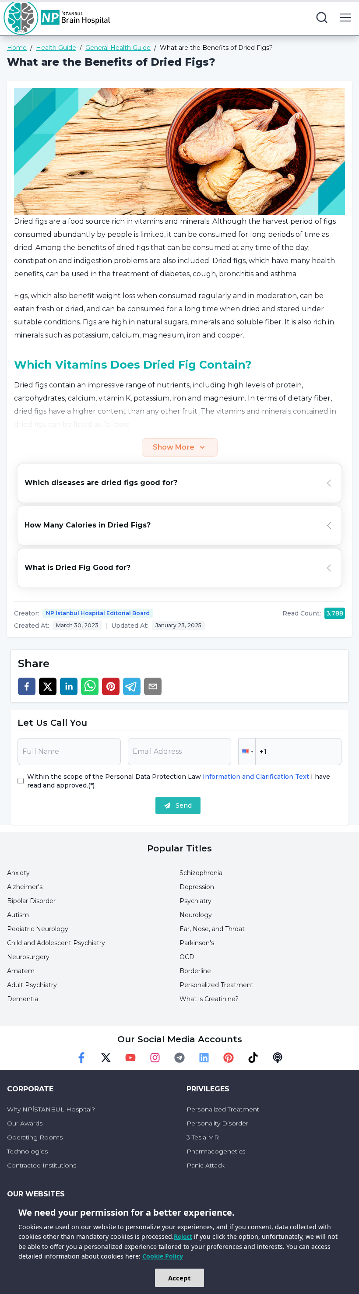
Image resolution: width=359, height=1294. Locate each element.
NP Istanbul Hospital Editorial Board (98, 613)
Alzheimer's (24, 887)
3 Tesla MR (203, 1137)
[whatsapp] (90, 686)
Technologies (27, 1151)
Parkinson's (197, 943)
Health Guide (56, 48)
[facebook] (26, 686)
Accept (179, 1277)
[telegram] (132, 686)
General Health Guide (118, 48)
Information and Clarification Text (256, 777)
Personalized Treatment (216, 985)
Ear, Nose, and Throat (212, 929)
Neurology (196, 915)
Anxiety (18, 873)
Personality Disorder (217, 1123)
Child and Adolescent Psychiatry (56, 943)
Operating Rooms (35, 1137)
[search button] (322, 17)
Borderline (195, 971)
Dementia (22, 999)
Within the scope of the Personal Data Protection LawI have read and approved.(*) (178, 781)
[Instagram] (155, 1057)
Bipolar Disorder (31, 901)
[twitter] (47, 686)
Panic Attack (206, 1165)
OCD (187, 957)
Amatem (21, 971)
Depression (197, 887)
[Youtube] (130, 1057)
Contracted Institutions (41, 1165)
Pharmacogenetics (216, 1151)
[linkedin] (68, 686)
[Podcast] (277, 1057)
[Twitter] (106, 1057)
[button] (247, 751)
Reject (183, 1236)
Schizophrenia (201, 873)
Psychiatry (195, 901)
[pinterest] (111, 686)
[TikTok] (253, 1057)
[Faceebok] (81, 1057)
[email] (153, 686)
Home (17, 48)
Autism (18, 915)
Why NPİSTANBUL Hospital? (51, 1109)
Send (184, 805)
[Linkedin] (204, 1057)
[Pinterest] (228, 1057)
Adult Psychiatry (32, 985)
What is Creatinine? (209, 999)
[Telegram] (179, 1057)
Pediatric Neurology (37, 929)
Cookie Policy (162, 1256)
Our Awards (24, 1123)
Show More (173, 447)
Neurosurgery (28, 957)
